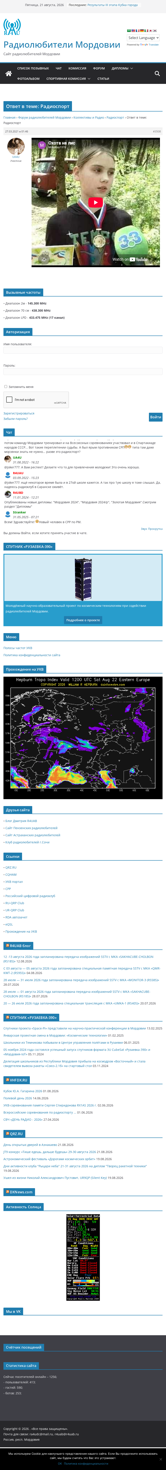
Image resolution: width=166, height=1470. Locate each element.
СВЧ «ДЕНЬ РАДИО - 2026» (23, 1119)
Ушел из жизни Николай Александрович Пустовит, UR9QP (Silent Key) (55, 1178)
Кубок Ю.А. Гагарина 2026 (22, 1091)
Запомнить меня (21, 387)
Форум (99, 68)
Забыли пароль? (15, 419)
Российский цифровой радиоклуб (30, 896)
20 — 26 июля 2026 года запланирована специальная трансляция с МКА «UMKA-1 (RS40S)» (71, 1003)
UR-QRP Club (14, 910)
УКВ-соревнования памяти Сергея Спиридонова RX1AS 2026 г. (50, 1105)
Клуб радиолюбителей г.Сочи (27, 842)
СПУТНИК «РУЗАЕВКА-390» (33, 1017)
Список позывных (33, 68)
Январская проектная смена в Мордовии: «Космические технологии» (55, 1035)
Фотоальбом (28, 79)
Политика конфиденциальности (86, 1463)
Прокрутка (155, 529)
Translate (154, 44)
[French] (137, 30)
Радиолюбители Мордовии (61, 44)
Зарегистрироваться (18, 413)
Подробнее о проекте (83, 620)
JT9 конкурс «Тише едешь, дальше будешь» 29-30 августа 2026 (49, 1152)
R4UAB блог (20, 945)
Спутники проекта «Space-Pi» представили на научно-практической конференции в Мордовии (74, 1028)
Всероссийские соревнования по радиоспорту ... (39, 1112)
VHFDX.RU (18, 1080)
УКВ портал (14, 882)
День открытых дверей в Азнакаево (30, 1145)
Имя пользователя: (17, 344)
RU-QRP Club (14, 903)
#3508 (157, 131)
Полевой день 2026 (17, 1098)
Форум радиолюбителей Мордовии (44, 117)
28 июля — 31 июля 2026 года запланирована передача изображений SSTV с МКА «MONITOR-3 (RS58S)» (81, 980)
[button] (130, 68)
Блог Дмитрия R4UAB (21, 821)
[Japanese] (150, 30)
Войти (155, 417)
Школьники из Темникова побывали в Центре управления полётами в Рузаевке (63, 1042)
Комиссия (77, 68)
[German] (142, 30)
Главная (9, 117)
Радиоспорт (115, 117)
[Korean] (155, 30)
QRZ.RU (10, 867)
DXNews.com (21, 1192)
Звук (144, 529)
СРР (8, 889)
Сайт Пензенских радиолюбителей (31, 828)
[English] (133, 30)
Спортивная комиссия (66, 79)
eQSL (9, 924)
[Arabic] (129, 30)
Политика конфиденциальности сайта (31, 655)
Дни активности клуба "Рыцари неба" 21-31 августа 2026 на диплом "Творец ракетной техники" (75, 1166)
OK (60, 1463)
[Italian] (146, 30)
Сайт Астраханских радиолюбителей (32, 835)
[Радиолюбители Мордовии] (8, 73)
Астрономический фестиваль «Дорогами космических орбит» (49, 1159)
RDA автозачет (16, 917)
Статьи (103, 79)
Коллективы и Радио (88, 117)
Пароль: (9, 365)
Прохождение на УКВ (21, 931)
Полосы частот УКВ (17, 648)
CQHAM (11, 874)
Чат (59, 68)
